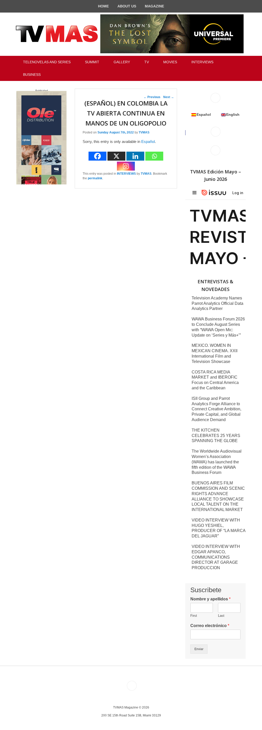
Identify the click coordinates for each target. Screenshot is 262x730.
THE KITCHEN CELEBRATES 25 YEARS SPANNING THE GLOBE (216, 435)
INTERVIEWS (202, 62)
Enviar (198, 649)
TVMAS (144, 132)
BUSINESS (32, 74)
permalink (95, 178)
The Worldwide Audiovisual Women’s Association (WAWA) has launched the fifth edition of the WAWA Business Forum (217, 462)
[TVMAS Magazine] (57, 33)
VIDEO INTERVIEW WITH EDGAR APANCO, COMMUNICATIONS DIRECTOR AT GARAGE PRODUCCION (216, 557)
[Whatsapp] (154, 156)
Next (168, 97)
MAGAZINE (154, 6)
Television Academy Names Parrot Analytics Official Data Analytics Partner (217, 303)
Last (221, 616)
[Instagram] (126, 166)
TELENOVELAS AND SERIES (47, 62)
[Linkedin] (135, 156)
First (193, 616)
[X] (116, 156)
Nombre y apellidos (210, 599)
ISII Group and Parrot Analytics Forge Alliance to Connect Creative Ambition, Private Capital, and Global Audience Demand (216, 409)
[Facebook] (97, 156)
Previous (152, 97)
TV (146, 62)
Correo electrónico (209, 625)
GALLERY (122, 62)
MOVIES (170, 62)
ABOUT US (126, 6)
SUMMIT (92, 62)
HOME (103, 6)
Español (148, 141)
